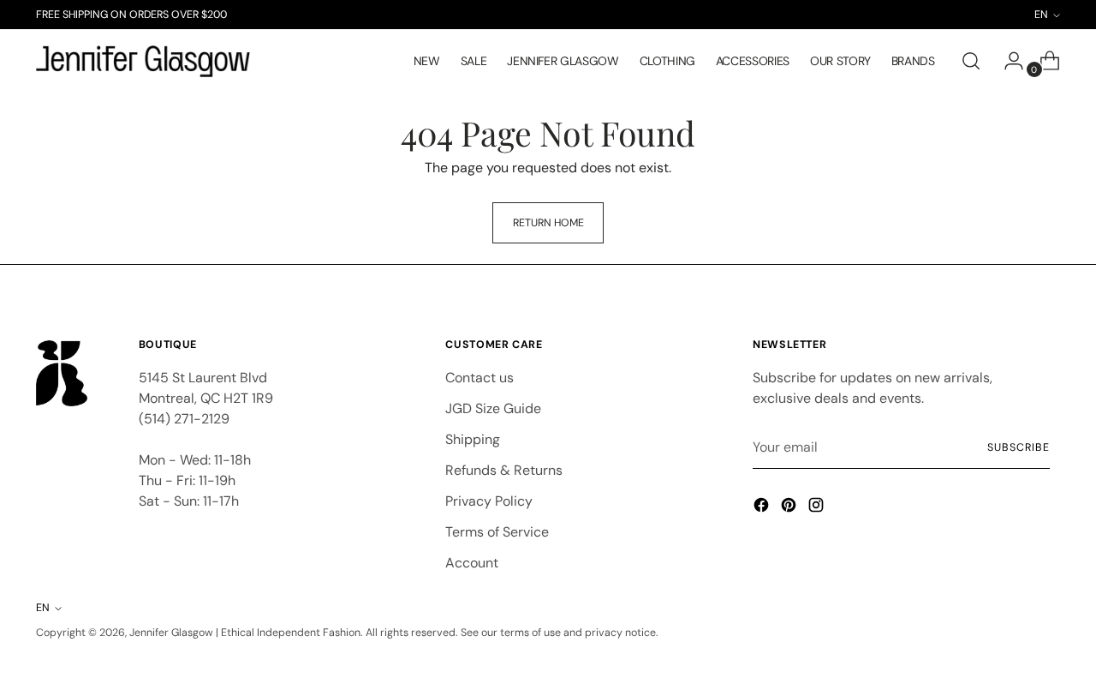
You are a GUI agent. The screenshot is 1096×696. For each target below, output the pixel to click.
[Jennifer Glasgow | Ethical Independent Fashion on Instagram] (817, 507)
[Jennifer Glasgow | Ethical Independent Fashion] (143, 61)
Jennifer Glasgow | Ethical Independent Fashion (244, 632)
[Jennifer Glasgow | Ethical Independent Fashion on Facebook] (763, 507)
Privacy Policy (489, 501)
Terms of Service (497, 532)
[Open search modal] (971, 61)
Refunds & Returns (504, 470)
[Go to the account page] (1007, 61)
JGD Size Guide (493, 408)
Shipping (472, 439)
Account (471, 563)
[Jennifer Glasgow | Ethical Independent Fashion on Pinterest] (790, 507)
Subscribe (1018, 447)
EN (43, 608)
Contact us (479, 378)
